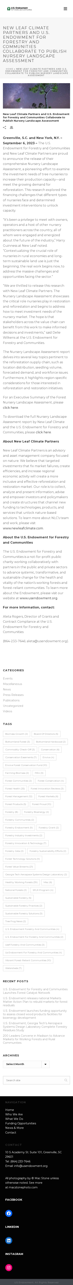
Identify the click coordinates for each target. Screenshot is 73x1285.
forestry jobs (14, 851)
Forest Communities (18, 780)
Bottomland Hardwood (51, 741)
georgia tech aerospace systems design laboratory (36, 874)
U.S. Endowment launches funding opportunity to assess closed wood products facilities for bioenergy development (35, 1014)
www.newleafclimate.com (23, 528)
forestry (11, 811)
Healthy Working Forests (21, 882)
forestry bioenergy (36, 811)
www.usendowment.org (38, 598)
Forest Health (15, 788)
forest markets (48, 796)
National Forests (16, 890)
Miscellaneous (12, 684)
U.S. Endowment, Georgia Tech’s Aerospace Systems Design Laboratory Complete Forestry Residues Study (35, 1026)
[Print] (13, 127)
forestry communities (19, 819)
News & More (14, 1128)
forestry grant (49, 827)
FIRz (39, 772)
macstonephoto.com (23, 1187)
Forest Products (15, 804)
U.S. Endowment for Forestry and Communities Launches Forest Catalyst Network (35, 991)
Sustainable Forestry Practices (23, 905)
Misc (48, 882)
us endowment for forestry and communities (33, 952)
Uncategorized (13, 706)
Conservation (50, 749)
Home (9, 69)
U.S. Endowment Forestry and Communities (32, 929)
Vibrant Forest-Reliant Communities (28, 960)
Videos (7, 711)
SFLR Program (43, 890)
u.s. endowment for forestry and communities (34, 936)
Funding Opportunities (20, 1123)
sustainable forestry (18, 897)
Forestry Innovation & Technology (25, 843)
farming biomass (17, 772)
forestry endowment (19, 827)
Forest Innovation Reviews (47, 788)
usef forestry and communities (25, 944)
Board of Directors (46, 733)
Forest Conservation (51, 780)
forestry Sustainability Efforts (48, 851)
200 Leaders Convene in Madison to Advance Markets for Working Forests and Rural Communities (34, 1039)
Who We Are (14, 1114)
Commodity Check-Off (20, 749)
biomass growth (16, 733)
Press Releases (13, 695)
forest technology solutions (22, 858)
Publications (11, 700)
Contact (10, 1132)
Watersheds (13, 968)
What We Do (14, 1119)
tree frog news (15, 921)
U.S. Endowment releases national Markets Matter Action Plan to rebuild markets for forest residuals (35, 1001)
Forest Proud (41, 804)
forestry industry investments (23, 835)
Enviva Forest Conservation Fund (26, 765)
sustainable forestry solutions (23, 913)
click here (10, 408)
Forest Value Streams (19, 866)
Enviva (48, 757)
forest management (18, 796)
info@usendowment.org (30, 1166)
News (7, 689)
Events (7, 678)
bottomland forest (17, 741)
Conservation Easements (21, 757)
